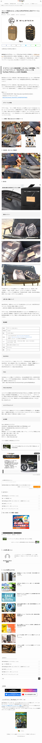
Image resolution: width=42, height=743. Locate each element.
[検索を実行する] (39, 678)
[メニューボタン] (1, 1)
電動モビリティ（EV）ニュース (10, 506)
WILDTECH (12, 14)
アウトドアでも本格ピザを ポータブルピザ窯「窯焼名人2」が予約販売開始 (25, 446)
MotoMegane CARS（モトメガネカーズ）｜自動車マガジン (16, 501)
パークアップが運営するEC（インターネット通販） (12, 705)
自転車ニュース (7, 503)
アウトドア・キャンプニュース (10, 508)
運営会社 (8, 734)
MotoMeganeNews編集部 (7, 561)
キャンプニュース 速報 (17, 532)
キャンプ (4, 14)
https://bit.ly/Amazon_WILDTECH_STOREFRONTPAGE (15, 97)
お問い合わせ (32, 734)
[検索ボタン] (40, 1)
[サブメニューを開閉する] (39, 496)
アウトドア (8, 14)
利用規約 (27, 734)
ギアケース (17, 14)
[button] (6, 45)
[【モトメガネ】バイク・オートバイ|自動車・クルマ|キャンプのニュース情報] (21, 1)
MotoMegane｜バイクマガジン (10, 495)
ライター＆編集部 (14, 734)
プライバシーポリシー (21, 734)
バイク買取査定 (7, 498)
